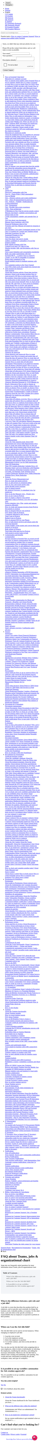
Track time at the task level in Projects (17, 531)
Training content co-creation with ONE (18, 1052)
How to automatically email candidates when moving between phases (20, 798)
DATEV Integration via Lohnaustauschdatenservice (22, 574)
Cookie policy (5, 1434)
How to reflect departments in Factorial (18, 857)
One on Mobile (10, 196)
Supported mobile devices (21, 170)
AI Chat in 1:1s (16, 991)
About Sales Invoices (12, 686)
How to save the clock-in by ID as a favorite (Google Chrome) (22, 311)
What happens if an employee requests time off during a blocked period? (22, 364)
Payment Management (12, 680)
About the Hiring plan (29, 760)
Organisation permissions (25, 888)
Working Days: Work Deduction (16, 475)
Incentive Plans (18, 566)
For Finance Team (18, 665)
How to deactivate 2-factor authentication (22, 110)
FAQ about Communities (31, 982)
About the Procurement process (25, 674)
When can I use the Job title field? (18, 1281)
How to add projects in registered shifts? (18, 483)
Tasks (7, 866)
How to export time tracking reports (17, 293)
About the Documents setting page (21, 712)
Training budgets (10, 1058)
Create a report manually (31, 916)
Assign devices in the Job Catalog (16, 1136)
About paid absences (19, 373)
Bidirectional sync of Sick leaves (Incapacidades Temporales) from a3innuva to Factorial (21, 585)
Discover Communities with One (16, 192)
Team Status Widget (30, 309)
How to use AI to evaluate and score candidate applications (22, 791)
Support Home (6, 1248)
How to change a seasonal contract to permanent (20, 832)
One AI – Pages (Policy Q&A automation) (19, 194)
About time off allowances (14, 371)
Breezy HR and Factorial (28, 1108)
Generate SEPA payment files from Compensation (21, 557)
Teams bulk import (34, 853)
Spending (8, 656)
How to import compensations (18, 540)
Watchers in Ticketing (12, 1184)
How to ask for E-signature (24, 728)
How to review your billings (14, 1194)
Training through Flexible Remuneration (20, 608)
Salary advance (10, 626)
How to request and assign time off (26, 356)
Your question (7, 56)
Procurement (9, 671)
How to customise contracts (23, 827)
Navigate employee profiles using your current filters (21, 861)
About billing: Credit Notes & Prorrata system (20, 1196)
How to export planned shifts (25, 451)
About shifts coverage (21, 455)
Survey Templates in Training (15, 1036)
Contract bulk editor (16, 831)
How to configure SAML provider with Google (22, 85)
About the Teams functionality (15, 1397)
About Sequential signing (21, 734)
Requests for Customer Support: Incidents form (20, 1222)
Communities (9, 978)
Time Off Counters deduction (14, 466)
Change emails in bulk (26, 127)
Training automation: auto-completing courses (20, 1037)
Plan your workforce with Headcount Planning (21, 653)
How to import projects (12, 488)
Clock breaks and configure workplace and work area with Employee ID (21, 348)
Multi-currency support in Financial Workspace (20, 637)
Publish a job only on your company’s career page (22, 813)
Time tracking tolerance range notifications (19, 1168)
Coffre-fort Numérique (12, 751)
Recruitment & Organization (14, 754)
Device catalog (10, 1142)
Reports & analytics (11, 909)
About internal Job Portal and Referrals (23, 764)
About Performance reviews (20, 929)
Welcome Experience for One (15, 233)
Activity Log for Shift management (25, 462)
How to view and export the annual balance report (21, 456)
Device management (32, 1129)
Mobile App (9, 164)
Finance (7, 632)
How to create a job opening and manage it (22, 770)
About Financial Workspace (27, 635)
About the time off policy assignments (26, 417)
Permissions (9, 881)
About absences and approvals (15, 354)
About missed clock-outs (13, 296)
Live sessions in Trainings (13, 1078)
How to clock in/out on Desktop (28, 283)
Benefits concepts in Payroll (14, 607)
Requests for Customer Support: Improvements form (22, 1216)
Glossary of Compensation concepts (17, 559)
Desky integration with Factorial (19, 1111)
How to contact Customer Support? (23, 36)
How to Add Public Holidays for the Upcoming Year (22, 374)
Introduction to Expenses (13, 658)
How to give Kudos (11, 1008)
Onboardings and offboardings (15, 1129)
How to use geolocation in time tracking (21, 279)
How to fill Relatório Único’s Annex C (18, 1019)
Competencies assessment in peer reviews (19, 948)
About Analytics (17, 916)
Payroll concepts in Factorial (14, 538)
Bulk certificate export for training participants (20, 1050)
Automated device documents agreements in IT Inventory (21, 1139)
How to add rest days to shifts (15, 449)
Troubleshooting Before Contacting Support (19, 1237)
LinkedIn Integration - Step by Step (19, 1116)
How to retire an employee (23, 161)
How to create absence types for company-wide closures (20, 375)
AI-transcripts (22, 993)
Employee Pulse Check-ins (14, 998)
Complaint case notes (18, 957)
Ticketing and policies (12, 1177)
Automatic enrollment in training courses (18, 1076)
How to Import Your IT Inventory (25, 1134)
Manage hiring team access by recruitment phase (21, 811)
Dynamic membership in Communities (21, 984)
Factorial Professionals (22, 553)
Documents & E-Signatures (14, 704)
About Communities (16, 982)
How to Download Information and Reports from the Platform (22, 183)
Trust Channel (9, 954)
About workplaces (29, 99)
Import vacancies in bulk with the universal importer (20, 807)
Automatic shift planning (13, 460)
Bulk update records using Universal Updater (20, 863)
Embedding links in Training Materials (17, 1032)
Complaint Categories (32, 957)
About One (9, 190)
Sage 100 (18, 591)
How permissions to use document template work (21, 743)
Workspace (8, 633)
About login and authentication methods (22, 91)
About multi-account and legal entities (22, 106)
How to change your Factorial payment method (20, 1199)
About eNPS (23, 970)
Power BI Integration (32, 1099)
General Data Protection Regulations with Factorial (22, 774)
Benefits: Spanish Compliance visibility (18, 620)
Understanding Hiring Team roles (16, 853)
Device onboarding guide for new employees (19, 1137)
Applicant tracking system (13, 756)
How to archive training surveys (15, 1082)
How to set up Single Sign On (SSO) (23, 84)
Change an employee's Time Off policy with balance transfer (21, 431)
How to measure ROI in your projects (17, 511)
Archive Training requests (13, 1075)
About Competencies (32, 944)
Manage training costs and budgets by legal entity (21, 1071)
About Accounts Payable (18, 678)
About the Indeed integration (14, 1093)
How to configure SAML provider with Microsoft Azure (21, 87)
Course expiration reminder (14, 1026)
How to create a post (12, 980)
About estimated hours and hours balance (24, 291)
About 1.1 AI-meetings (12, 989)
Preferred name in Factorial (20, 157)
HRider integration (28, 1104)
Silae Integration (24, 576)
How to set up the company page (16, 97)
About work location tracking (21, 274)
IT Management (10, 1121)
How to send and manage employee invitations (20, 181)
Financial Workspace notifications (16, 1173)
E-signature (9, 723)
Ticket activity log (11, 1186)
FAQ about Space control (20, 877)
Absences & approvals (12, 352)
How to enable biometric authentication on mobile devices (20, 145)
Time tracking (9, 270)
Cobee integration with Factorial (25, 1097)
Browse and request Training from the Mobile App (22, 1067)
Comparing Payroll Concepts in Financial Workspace (19, 649)
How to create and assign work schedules (21, 294)
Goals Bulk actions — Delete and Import (18, 946)
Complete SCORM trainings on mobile (18, 1069)
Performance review (11, 922)
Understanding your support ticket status (18, 1235)
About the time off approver (14, 358)
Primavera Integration (12, 579)
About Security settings (26, 105)
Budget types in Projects (13, 518)
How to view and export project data (17, 484)
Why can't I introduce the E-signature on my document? (22, 725)
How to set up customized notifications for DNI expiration (21, 906)
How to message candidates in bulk (24, 803)
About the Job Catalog (12, 842)
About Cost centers (11, 635)
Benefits (8, 598)
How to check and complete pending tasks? (19, 868)
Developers (35, 1130)
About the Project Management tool (17, 479)
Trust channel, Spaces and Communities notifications (22, 1155)
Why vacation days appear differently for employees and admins (22, 394)
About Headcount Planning (14, 691)
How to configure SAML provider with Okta (20, 90)
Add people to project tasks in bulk (16, 533)
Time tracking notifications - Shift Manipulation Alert (22, 1160)
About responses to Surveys (21, 968)
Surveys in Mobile (17, 976)
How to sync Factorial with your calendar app (21, 141)
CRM (7, 684)
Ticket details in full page (13, 1183)
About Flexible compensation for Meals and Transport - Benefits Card (19, 601)
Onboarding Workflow (17, 898)
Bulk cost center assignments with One (18, 254)
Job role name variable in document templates (21, 748)
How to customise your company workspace (23, 95)
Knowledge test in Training (14, 1034)
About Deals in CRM (26, 686)
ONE (7, 188)
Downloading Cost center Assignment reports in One (22, 229)
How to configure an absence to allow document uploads (20, 429)
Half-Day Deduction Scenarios (19, 470)
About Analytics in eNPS (17, 972)
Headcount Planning (12, 689)
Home (7, 8)
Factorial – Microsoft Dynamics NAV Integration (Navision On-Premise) (21, 1115)
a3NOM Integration (31, 572)
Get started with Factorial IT (14, 1125)
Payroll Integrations (11, 570)
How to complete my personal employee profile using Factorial (22, 135)
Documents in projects (12, 509)
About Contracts (10, 818)
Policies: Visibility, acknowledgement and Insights (21, 1181)
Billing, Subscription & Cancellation (17, 1192)
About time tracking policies (14, 272)
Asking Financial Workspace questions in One (22, 651)
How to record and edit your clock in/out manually (22, 281)
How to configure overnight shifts (20, 302)
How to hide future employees (27, 846)
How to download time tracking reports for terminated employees (22, 335)
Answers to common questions (15, 175)
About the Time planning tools (15, 442)
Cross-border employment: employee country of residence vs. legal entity (22, 118)
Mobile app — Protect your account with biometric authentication (21, 173)
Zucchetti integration (12, 576)
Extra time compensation (20, 298)
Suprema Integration (19, 1095)
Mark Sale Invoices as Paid (25, 687)
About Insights (10, 911)
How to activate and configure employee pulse (20, 1000)
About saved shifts (33, 447)
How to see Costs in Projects (14, 496)
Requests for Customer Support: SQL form (19, 1224)
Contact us (4, 1432)
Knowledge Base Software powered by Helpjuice (20, 1439)
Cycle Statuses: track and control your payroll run (20, 549)
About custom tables (15, 99)
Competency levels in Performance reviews (19, 933)
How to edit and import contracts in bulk (22, 822)
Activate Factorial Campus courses (16, 1080)
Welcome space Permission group (29, 887)
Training (8, 1009)
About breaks (9, 285)
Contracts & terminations (13, 816)
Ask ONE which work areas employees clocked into (22, 267)
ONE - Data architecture (13, 209)
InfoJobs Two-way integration (28, 1119)
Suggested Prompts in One (14, 235)
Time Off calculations (19, 421)
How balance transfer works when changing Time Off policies (21, 436)
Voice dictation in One (12, 237)
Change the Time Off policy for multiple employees (21, 433)
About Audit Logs (15, 94)
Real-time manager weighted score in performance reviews (21, 935)
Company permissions (20, 890)
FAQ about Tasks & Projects (14, 512)
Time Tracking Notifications (14, 1158)
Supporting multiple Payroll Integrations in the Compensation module (22, 582)
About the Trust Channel (13, 955)
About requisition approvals (20, 782)
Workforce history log (12, 639)
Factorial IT (9, 1123)
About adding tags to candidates (23, 773)
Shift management (11, 440)
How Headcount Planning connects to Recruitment (21, 699)
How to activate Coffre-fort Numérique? (18, 753)
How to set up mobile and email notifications (20, 137)
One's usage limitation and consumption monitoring (22, 252)
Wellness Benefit (26, 609)
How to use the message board (25, 769)
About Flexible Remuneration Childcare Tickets (18, 603)
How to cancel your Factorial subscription (19, 1197)
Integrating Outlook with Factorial (16, 1101)
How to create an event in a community (18, 983)
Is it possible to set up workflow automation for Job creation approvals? (20, 1285)
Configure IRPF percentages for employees (23, 123)
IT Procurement (29, 1125)
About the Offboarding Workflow (24, 900)
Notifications (9, 1151)
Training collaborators (12, 1073)
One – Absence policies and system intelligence (20, 198)
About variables (10, 741)
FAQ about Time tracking (31, 295)
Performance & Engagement (14, 920)
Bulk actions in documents (14, 717)
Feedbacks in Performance (20, 939)
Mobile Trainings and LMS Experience (18, 1060)
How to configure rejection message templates (22, 789)
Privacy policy (15, 1434)
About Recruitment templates (14, 762)
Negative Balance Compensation (20, 427)
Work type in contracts (19, 838)
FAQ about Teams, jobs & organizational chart (21, 850)
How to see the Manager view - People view (20, 494)
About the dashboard (12, 134)
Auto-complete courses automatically (17, 1039)
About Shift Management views (27, 444)
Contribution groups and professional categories (21, 855)
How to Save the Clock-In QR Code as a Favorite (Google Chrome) (22, 308)
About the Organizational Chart (24, 844)
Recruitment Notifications (13, 1171)
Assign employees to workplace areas (19, 860)
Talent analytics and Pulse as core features (25, 931)
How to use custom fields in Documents (22, 709)
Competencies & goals (12, 942)
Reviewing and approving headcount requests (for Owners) (21, 696)
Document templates (12, 738)
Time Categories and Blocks (20, 328)
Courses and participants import (15, 1045)
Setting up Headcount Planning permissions (19, 698)
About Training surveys (13, 1084)
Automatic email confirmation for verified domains (22, 161)
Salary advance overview (13, 628)
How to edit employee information (20, 116)
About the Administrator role (14, 885)
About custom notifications (14, 896)
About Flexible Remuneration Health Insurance (21, 604)
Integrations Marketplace (13, 1091)
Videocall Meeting (11, 993)
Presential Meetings (28, 991)
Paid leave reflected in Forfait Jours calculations (21, 331)
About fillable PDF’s (30, 740)
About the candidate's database (15, 758)
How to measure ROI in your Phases (17, 520)
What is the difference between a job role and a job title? (20, 1277)
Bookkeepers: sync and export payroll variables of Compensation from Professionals (22, 561)
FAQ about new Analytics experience (27, 911)
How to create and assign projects (16, 481)
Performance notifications (13, 1175)
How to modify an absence (26, 388)
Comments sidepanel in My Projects (17, 514)
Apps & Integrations (12, 1086)
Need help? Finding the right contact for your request (22, 1244)
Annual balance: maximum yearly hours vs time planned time (22, 299)
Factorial (23, 1434)
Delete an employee (31, 834)
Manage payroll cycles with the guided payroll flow (21, 567)
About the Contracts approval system (21, 819)
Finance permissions (33, 892)
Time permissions (11, 888)
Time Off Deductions (12, 464)
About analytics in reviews (14, 924)
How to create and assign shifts (15, 445)
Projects (7, 477)
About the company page (19, 779)
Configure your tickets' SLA (14, 1190)
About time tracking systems (22, 278)
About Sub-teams (32, 864)
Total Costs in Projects (12, 516)
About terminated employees (21, 821)
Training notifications (12, 1166)
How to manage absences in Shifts (24, 458)
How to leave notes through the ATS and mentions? (22, 783)
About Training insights (13, 1013)
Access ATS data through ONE (18, 807)
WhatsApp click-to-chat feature (15, 777)
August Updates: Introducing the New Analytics (21, 913)
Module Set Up (19, 682)
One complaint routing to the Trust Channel (19, 265)
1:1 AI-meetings (10, 987)
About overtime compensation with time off (19, 329)
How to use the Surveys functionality (17, 965)
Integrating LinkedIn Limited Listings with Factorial (22, 1106)
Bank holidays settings (26, 386)
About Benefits (31, 605)
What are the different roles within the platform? (21, 848)
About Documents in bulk (26, 708)
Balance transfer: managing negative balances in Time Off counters (21, 326)
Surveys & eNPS (10, 963)
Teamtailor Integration (12, 1108)
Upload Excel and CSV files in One (17, 246)
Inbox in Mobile (22, 172)
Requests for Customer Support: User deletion (20, 1233)
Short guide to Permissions (14, 883)
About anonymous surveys (19, 967)
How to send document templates (16, 745)
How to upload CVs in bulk (28, 795)
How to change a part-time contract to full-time (21, 833)
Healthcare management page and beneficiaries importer (20, 618)
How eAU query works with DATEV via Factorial (20, 593)
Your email (6, 53)
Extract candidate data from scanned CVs (22, 809)
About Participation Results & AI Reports (19, 1002)
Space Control (10, 872)
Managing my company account (15, 79)
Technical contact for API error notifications (19, 129)
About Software (10, 672)
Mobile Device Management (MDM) (22, 1126)
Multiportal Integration (20, 801)
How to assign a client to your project (17, 498)
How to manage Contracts (25, 818)
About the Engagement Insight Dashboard (19, 973)
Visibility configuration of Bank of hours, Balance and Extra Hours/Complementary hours (21, 345)
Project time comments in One (15, 259)
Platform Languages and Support (26, 179)
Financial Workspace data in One (16, 224)
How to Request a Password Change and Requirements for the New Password (21, 149)
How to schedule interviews (26, 788)
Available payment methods (14, 1203)
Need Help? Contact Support (14, 1205)
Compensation (10, 537)
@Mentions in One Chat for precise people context (22, 211)
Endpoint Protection (11, 1130)
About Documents (11, 708)
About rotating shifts (20, 447)
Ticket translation (10, 1188)
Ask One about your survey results (16, 239)
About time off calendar (32, 369)
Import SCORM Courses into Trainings (18, 1065)
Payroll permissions (19, 892)
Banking (23, 680)
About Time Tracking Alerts (14, 1170)
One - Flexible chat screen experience (17, 207)
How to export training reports (15, 1015)
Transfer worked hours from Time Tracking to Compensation (22, 554)
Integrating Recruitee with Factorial (16, 1110)
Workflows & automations (13, 894)
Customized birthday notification (16, 901)
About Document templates (14, 740)
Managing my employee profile (15, 133)
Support (7, 10)
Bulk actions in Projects (13, 529)
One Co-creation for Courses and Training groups (21, 231)
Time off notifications (12, 1153)
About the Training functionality (15, 1011)
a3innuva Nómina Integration (14, 572)
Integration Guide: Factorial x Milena (25, 578)
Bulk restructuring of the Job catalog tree (20, 858)
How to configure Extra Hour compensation (21, 303)
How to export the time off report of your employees (22, 368)
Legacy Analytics (11, 918)
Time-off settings (10, 397)
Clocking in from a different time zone (22, 339)
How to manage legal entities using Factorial (20, 37)
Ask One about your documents (15, 220)
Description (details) (9, 60)
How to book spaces (26, 874)
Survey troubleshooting (31, 976)
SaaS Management (31, 1127)
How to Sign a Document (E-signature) (18, 725)
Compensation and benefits (14, 535)
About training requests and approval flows (19, 1021)
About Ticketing (10, 1179)
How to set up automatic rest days (22, 452)
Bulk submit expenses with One (15, 244)
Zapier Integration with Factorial (23, 1103)
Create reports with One (13, 915)
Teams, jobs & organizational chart (16, 840)
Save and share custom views (14, 125)
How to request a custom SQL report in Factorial (21, 1238)
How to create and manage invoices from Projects (21, 507)
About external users (30, 883)
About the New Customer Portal (15, 1201)
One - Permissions (11, 205)
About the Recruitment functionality (18, 759)
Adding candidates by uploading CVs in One (20, 241)
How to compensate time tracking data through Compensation (21, 550)
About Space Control (12, 874)
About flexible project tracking (15, 486)
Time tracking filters (27, 334)
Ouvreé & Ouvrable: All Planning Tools (21, 470)
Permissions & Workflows (13, 879)
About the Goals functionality (15, 944)
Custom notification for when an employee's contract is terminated (22, 902)
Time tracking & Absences (14, 269)
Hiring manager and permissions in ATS (18, 766)
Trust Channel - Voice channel (15, 959)
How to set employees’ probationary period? (19, 847)
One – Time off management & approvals (19, 200)
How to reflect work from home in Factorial (22, 323)
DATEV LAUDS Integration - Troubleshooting (19, 591)
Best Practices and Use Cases (20, 667)
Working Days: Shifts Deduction (29, 473)
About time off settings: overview (16, 399)
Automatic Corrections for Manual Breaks (22, 323)
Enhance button (10, 242)
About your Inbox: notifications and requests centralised (21, 139)
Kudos (7, 1006)
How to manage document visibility (26, 715)
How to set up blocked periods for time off (21, 366)
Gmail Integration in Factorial (15, 1099)
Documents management (13, 706)
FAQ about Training (12, 1017)
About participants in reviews (20, 926)
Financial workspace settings (21, 646)
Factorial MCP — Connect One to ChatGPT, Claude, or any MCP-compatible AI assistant (20, 256)
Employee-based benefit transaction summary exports (21, 616)
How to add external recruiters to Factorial (22, 766)
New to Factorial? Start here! (14, 77)
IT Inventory (9, 1132)
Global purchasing (25, 1130)
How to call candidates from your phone (22, 792)
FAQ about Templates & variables (27, 741)
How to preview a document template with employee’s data (22, 746)
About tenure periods (26, 412)
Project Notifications (12, 1157)
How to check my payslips (25, 712)
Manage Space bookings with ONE (17, 222)
